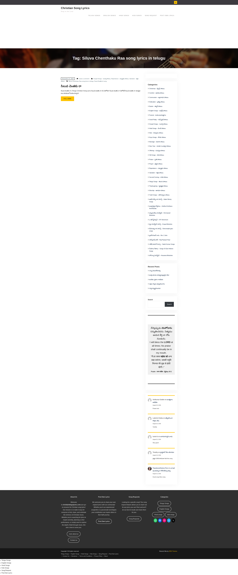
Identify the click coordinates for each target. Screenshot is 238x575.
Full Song (67, 98)
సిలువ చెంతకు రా (71, 86)
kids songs (170, 514)
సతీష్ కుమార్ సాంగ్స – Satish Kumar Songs (162, 244)
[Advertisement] (119, 34)
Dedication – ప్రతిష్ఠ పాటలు (157, 102)
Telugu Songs (94, 15)
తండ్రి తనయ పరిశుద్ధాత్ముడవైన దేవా (159, 275)
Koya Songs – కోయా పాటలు (157, 137)
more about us (73, 534)
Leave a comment (84, 78)
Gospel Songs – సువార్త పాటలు (158, 124)
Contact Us (66, 556)
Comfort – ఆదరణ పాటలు (156, 93)
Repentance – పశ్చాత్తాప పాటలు (158, 168)
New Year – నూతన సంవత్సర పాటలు (160, 146)
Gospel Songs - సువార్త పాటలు (102, 78)
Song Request (151, 15)
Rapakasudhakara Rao (160, 468)
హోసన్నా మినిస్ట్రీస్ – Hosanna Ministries (161, 255)
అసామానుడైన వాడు (166, 436)
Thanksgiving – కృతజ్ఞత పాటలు (158, 186)
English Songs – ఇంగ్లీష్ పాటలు (158, 110)
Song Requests (134, 519)
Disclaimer (74, 556)
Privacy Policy (98, 556)
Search (150, 299)
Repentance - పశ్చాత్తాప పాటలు (120, 78)
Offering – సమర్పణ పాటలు (157, 150)
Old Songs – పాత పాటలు (156, 155)
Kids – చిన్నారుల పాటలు (156, 133)
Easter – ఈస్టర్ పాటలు (155, 106)
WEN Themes (173, 551)
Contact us (73, 540)
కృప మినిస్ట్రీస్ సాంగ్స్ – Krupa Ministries (160, 224)
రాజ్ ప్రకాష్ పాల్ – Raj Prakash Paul (159, 240)
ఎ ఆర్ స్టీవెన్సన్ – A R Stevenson (158, 219)
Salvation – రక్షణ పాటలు (156, 173)
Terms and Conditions (85, 556)
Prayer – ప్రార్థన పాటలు (155, 164)
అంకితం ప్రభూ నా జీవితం (156, 279)
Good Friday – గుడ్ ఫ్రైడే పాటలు (158, 119)
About (106, 556)
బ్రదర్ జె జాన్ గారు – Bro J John (158, 235)
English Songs (109, 15)
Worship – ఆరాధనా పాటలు (157, 190)
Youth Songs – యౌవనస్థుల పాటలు (159, 195)
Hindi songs (158, 514)
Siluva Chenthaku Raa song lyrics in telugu (81, 81)
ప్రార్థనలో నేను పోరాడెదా (167, 452)
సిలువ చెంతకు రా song (100, 81)
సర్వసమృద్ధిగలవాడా (154, 288)
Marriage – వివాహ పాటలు (156, 142)
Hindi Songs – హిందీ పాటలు (157, 128)
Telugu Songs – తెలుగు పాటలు (158, 181)
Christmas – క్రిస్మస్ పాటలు (157, 88)
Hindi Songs (124, 15)
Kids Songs (137, 15)
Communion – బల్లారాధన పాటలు (158, 97)
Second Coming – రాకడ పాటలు (158, 177)
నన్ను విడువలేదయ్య (154, 270)
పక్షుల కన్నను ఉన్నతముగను (157, 284)
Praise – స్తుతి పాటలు (155, 159)
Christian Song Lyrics (75, 8)
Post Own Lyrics (167, 15)
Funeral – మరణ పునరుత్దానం (157, 115)
